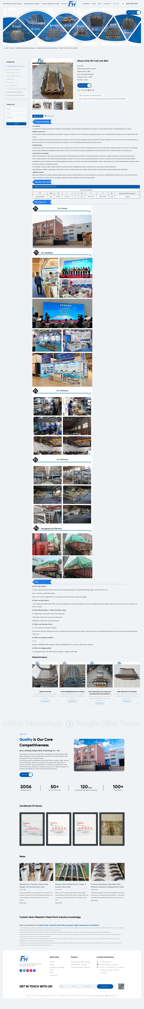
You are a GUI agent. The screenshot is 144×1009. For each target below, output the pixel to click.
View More (24, 774)
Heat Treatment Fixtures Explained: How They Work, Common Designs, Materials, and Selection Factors (72, 887)
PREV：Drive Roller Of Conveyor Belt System (90, 95)
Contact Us (107, 3)
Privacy (116, 995)
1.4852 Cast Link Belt (45, 691)
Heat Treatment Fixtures (13, 76)
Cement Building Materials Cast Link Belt (72, 691)
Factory (63, 3)
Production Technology (57, 967)
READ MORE (23, 900)
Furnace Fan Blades (11, 85)
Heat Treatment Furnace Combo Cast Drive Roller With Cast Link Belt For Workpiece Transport (99, 693)
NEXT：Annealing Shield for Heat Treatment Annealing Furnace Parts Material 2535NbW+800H (102, 98)
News (99, 3)
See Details (45, 701)
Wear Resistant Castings (31, 3)
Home (6, 48)
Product (11, 48)
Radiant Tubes (10, 79)
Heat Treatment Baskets (13, 69)
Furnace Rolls (10, 82)
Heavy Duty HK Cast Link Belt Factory (31, 758)
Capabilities (86, 3)
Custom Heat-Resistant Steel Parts (47, 48)
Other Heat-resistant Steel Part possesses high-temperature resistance (68, 925)
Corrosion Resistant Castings (50, 3)
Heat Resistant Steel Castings (12, 3)
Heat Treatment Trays (12, 72)
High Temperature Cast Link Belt (127, 691)
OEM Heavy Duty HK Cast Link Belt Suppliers (50, 756)
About (94, 3)
